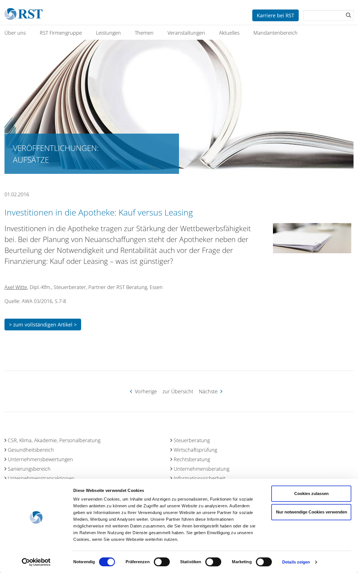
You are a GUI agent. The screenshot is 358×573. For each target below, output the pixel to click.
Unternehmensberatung (201, 468)
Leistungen (108, 32)
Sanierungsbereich (29, 468)
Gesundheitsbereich (31, 449)
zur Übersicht (177, 391)
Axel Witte (15, 287)
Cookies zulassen (311, 493)
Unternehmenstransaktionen (41, 478)
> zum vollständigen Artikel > (43, 324)
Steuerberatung (192, 440)
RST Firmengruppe (61, 32)
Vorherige (145, 391)
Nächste (209, 391)
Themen (144, 32)
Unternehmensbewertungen (40, 459)
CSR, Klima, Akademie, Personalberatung (54, 440)
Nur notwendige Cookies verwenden (311, 512)
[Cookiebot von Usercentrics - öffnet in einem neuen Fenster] (36, 562)
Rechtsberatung (192, 459)
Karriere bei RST (275, 15)
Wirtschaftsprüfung (195, 449)
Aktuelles (229, 32)
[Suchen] (348, 15)
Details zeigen (296, 562)
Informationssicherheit (199, 478)
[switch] (162, 561)
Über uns (15, 32)
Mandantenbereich (275, 32)
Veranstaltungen (186, 32)
